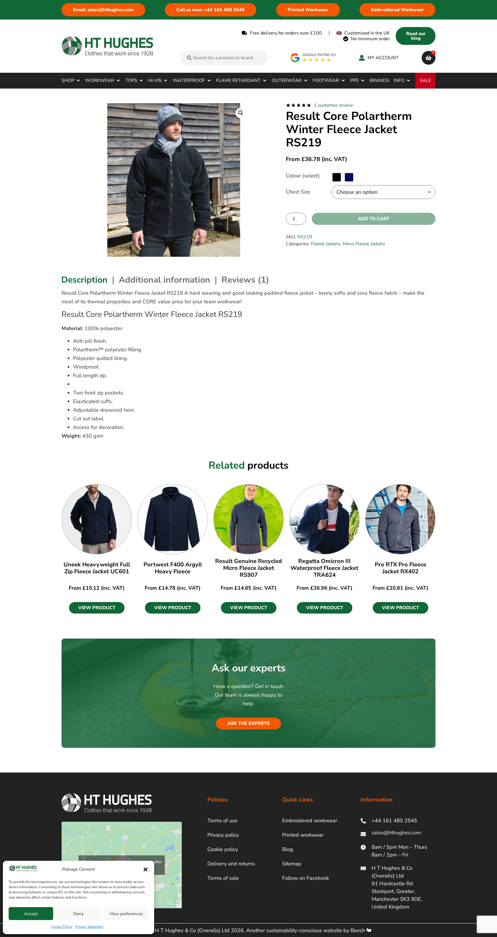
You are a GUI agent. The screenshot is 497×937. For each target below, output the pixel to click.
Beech (358, 930)
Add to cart (373, 219)
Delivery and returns (231, 863)
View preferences (126, 914)
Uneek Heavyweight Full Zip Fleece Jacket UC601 (97, 568)
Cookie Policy (61, 926)
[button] (145, 869)
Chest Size (298, 191)
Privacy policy (223, 834)
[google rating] (313, 57)
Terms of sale (223, 878)
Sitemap (291, 863)
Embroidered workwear (309, 820)
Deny (78, 914)
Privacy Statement (89, 926)
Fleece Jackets (326, 244)
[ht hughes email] (398, 834)
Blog (287, 849)
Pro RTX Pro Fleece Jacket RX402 (400, 568)
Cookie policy (222, 849)
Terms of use (222, 820)
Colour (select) (303, 175)
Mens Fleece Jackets (364, 244)
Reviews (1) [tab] (245, 280)
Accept (31, 914)
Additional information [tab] (164, 280)
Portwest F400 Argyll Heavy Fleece (173, 568)
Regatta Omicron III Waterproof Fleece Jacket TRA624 (324, 568)
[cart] (428, 58)
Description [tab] (84, 280)
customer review (333, 105)
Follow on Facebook (305, 878)
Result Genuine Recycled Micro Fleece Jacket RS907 (248, 568)
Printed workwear (303, 834)
